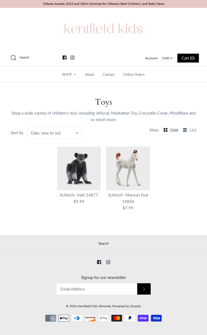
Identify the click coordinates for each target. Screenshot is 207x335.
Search (103, 243)
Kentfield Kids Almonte (94, 306)
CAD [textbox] (167, 56)
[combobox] (167, 56)
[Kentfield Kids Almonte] (103, 16)
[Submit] (144, 289)
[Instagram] (72, 58)
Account (151, 58)
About (89, 74)
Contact (109, 74)
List (193, 129)
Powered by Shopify (126, 306)
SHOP (69, 74)
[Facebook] (65, 58)
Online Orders (134, 74)
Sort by (17, 132)
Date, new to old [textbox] (45, 132)
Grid (174, 129)
